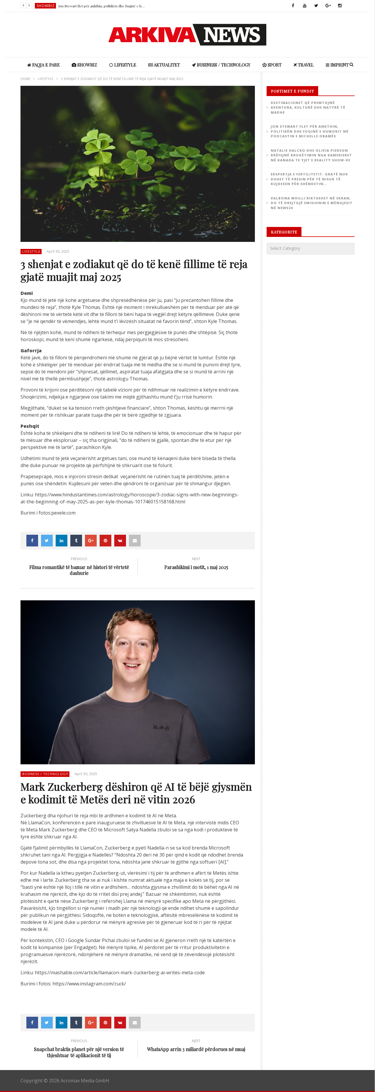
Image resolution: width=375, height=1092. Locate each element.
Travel (305, 65)
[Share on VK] (120, 540)
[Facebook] (293, 6)
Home (25, 78)
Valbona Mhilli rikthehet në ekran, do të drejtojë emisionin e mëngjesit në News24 (311, 203)
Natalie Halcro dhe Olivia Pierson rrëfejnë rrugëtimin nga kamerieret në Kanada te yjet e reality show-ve (311, 155)
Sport (274, 65)
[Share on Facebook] (32, 540)
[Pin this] (105, 540)
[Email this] (135, 540)
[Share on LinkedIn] (61, 540)
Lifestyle (124, 65)
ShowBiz (46, 5)
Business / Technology (223, 65)
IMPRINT (339, 65)
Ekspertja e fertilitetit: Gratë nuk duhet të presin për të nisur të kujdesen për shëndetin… (309, 179)
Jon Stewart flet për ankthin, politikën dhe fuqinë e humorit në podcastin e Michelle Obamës (102, 6)
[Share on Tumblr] (76, 540)
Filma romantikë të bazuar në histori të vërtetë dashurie (79, 567)
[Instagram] (340, 6)
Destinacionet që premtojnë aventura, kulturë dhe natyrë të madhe (308, 107)
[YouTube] (305, 6)
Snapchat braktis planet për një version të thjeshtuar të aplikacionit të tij (79, 1049)
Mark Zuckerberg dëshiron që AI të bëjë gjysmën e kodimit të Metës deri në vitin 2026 (136, 792)
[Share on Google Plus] (91, 540)
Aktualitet (166, 65)
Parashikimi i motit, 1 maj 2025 (196, 564)
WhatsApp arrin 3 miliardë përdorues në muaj (196, 1046)
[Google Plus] (328, 6)
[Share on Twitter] (47, 540)
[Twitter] (316, 6)
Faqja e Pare (45, 65)
